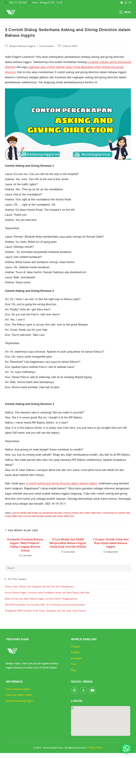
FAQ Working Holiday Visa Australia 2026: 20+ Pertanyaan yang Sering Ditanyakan (45, 604)
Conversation (46, 46)
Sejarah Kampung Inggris (19, 700)
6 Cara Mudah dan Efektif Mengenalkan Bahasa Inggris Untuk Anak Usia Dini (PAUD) (68, 543)
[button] (126, 748)
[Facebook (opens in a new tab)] (122, 2)
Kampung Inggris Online (19, 694)
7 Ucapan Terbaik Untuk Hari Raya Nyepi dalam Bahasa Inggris (111, 543)
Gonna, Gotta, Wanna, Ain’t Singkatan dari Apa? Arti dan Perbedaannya (39, 586)
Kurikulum (76, 658)
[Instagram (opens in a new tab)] (126, 2)
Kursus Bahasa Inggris (18, 689)
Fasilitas (75, 652)
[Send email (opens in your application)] (129, 2)
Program (75, 646)
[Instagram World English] (74, 690)
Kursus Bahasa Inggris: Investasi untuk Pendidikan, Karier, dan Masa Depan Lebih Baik (47, 592)
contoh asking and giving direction (82, 513)
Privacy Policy (95, 747)
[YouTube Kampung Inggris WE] (92, 690)
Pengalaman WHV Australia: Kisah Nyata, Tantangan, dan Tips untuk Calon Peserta (45, 610)
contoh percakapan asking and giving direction (48, 516)
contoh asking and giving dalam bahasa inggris (36, 513)
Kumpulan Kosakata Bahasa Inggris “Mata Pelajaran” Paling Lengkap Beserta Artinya (25, 545)
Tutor (73, 664)
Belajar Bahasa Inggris (22, 46)
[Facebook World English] (83, 690)
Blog (73, 670)
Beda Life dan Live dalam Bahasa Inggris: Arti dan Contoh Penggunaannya (41, 598)
